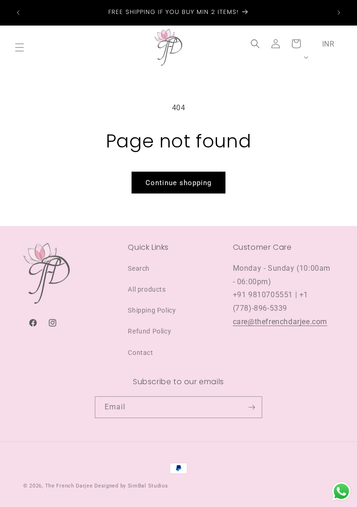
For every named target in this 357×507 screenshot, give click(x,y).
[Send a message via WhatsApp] (341, 491)
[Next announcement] (339, 12)
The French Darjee (69, 486)
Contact (140, 352)
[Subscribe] (251, 407)
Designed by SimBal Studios (131, 486)
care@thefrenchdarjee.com (280, 321)
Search (139, 268)
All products (146, 289)
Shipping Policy (152, 310)
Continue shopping (178, 183)
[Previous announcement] (18, 12)
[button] (19, 47)
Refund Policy (149, 331)
